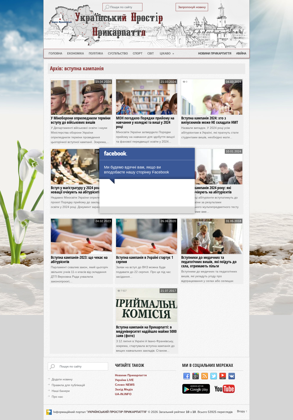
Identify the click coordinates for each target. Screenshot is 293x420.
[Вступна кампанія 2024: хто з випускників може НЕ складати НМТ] (211, 110)
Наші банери (61, 391)
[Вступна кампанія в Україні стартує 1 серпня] (146, 250)
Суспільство (118, 53)
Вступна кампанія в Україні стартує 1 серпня (144, 259)
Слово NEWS (124, 384)
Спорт (137, 53)
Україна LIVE (124, 380)
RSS (204, 376)
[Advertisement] (85, 318)
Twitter (213, 376)
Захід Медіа (124, 389)
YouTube (222, 376)
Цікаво (167, 53)
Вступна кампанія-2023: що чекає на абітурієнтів (79, 259)
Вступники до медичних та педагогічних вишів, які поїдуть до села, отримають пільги (209, 261)
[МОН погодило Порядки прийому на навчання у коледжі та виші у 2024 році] (146, 110)
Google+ (195, 376)
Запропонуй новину (192, 7)
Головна (55, 53)
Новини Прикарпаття (214, 53)
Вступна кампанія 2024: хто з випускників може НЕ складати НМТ (209, 120)
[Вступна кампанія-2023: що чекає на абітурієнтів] (81, 250)
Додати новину (62, 379)
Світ (150, 53)
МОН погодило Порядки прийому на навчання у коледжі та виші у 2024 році (145, 122)
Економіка (75, 53)
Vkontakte (231, 376)
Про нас (57, 396)
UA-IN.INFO (123, 394)
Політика (96, 53)
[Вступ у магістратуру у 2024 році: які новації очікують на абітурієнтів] (81, 180)
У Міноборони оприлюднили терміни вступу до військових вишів (80, 120)
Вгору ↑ (242, 411)
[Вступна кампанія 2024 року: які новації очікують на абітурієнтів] (211, 180)
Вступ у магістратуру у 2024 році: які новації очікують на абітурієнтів (79, 189)
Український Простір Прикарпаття (146, 24)
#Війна (241, 53)
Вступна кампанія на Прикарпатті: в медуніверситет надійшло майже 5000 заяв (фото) (146, 331)
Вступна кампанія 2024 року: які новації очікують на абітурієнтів (206, 189)
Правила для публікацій (68, 385)
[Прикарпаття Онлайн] (225, 392)
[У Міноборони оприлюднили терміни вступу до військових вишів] (81, 110)
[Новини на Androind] (196, 392)
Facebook (186, 376)
